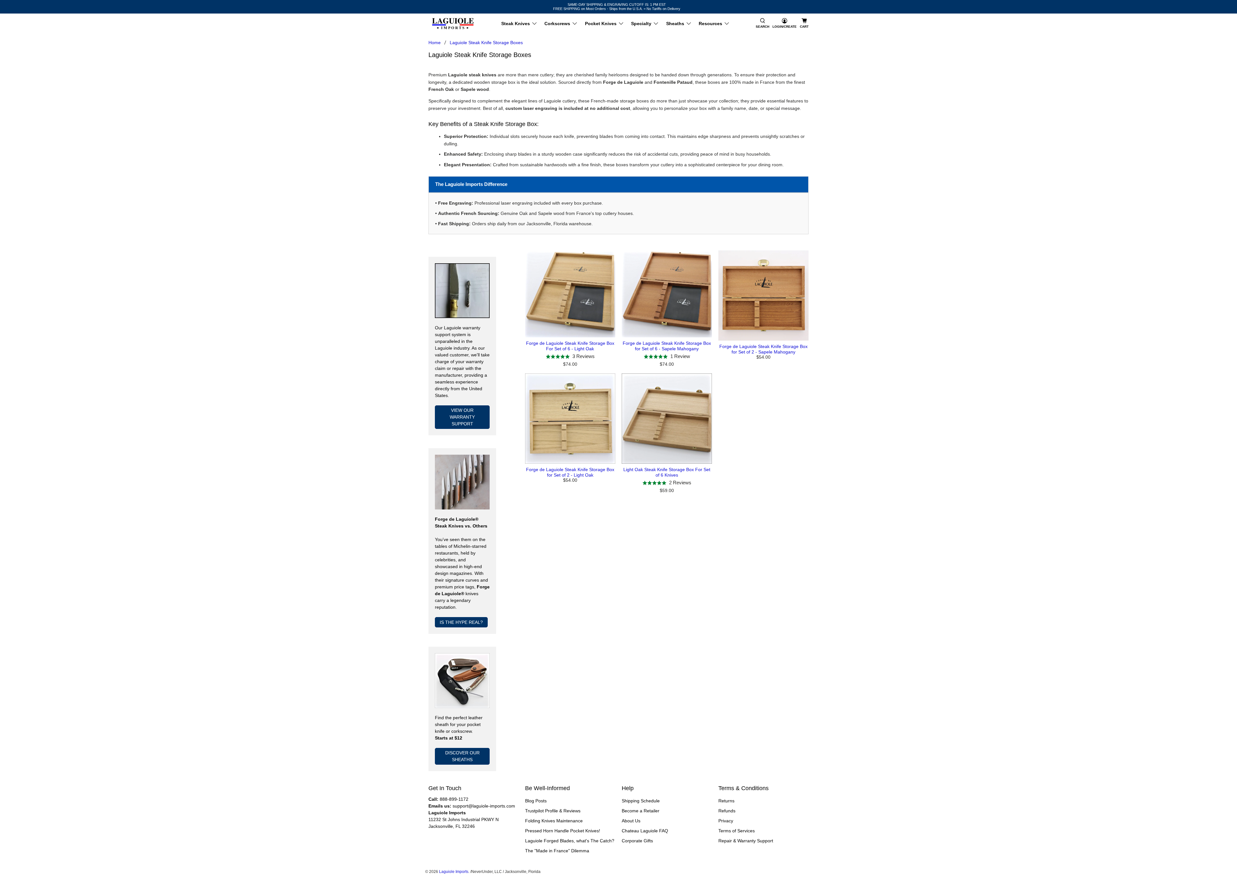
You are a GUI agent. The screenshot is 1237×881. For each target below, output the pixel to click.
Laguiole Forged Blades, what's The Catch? (569, 840)
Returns (726, 800)
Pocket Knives (601, 23)
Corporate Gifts (637, 840)
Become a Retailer (640, 810)
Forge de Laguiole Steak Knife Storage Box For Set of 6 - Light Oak (570, 346)
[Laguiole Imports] (453, 23)
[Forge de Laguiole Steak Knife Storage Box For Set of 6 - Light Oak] (570, 293)
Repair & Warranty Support (745, 840)
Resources (710, 23)
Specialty (641, 23)
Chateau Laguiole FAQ (645, 830)
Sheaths (675, 23)
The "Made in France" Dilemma (557, 850)
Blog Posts (536, 800)
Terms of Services (736, 830)
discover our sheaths (462, 756)
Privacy (725, 820)
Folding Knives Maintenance (554, 820)
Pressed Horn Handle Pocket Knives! (562, 830)
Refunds (726, 810)
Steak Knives (515, 23)
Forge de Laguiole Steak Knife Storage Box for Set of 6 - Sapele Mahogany (667, 346)
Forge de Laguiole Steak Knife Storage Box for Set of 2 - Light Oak (570, 472)
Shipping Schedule (641, 800)
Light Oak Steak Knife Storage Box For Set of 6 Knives (666, 472)
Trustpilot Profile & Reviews (552, 810)
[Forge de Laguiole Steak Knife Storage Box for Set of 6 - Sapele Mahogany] (667, 293)
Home (434, 42)
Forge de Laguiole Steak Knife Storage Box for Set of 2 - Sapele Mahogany (763, 349)
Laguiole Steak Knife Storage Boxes (486, 42)
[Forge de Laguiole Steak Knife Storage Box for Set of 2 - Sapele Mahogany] (763, 295)
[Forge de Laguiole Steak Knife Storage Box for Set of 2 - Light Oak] (570, 418)
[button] (762, 24)
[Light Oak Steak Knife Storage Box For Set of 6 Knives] (667, 418)
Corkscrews (557, 23)
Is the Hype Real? (461, 622)
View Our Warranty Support (462, 417)
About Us (631, 820)
